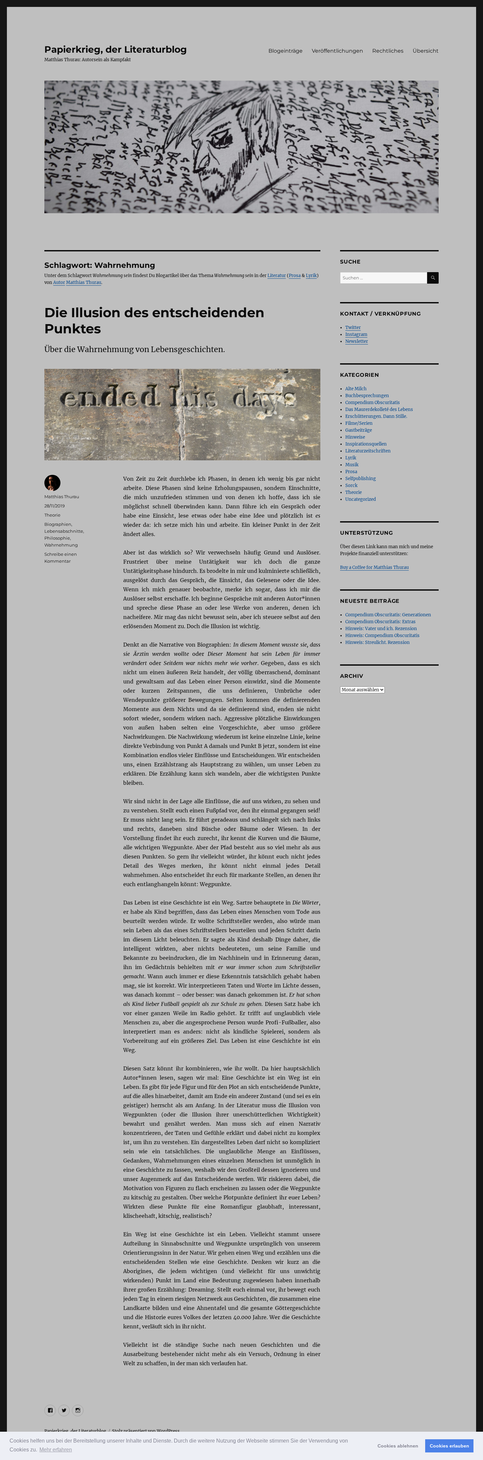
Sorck (351, 485)
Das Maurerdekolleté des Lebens (379, 409)
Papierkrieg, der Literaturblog (115, 49)
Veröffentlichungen (337, 51)
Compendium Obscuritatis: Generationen (388, 615)
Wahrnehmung (61, 545)
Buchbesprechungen (367, 395)
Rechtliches (387, 51)
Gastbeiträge (358, 430)
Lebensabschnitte (63, 531)
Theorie (52, 515)
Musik (351, 465)
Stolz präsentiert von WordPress (146, 1431)
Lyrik (311, 275)
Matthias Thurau (83, 282)
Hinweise (355, 437)
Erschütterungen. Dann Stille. (376, 416)
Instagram (356, 334)
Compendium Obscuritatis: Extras (380, 622)
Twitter (353, 327)
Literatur (276, 275)
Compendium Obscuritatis (372, 402)
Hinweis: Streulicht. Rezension (377, 642)
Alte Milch (356, 389)
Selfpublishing (360, 478)
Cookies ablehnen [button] (398, 1445)
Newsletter (356, 341)
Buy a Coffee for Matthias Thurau (374, 567)
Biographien (57, 524)
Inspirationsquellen (366, 444)
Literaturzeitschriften (368, 451)
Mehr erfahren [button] (55, 1449)
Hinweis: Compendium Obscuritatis (382, 635)
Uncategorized (360, 499)
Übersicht (426, 51)
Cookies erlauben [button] (449, 1445)
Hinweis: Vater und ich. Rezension (381, 628)
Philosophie (57, 538)
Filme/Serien (359, 423)
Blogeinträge (285, 51)
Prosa (295, 275)
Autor (59, 282)
